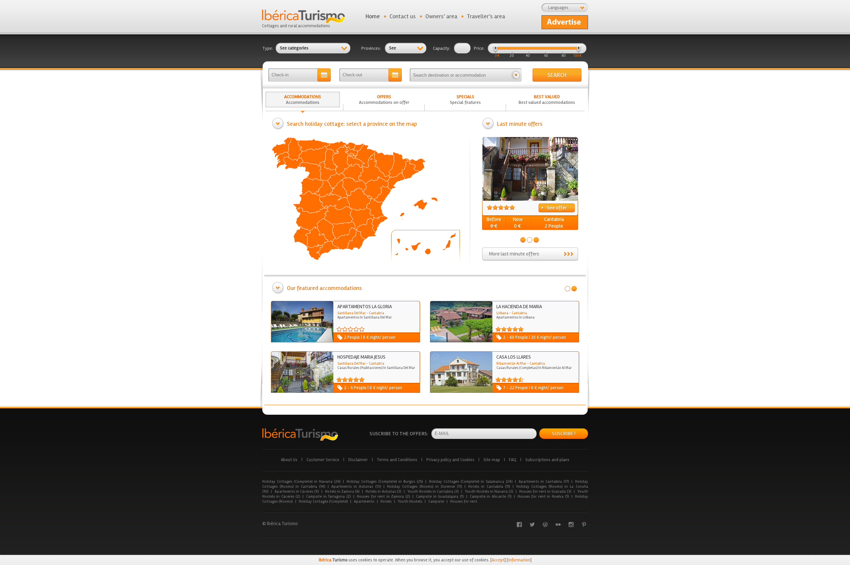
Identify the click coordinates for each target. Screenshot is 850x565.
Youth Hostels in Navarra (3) (489, 491)
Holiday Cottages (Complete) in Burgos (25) (385, 481)
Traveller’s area (486, 16)
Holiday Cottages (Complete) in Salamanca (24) (470, 481)
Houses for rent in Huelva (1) (543, 496)
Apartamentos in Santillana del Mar (364, 317)
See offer (557, 207)
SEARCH (557, 75)
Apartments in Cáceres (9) (297, 491)
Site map (491, 459)
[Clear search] (516, 75)
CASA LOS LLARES (513, 357)
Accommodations (302, 99)
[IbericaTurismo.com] (300, 434)
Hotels (386, 501)
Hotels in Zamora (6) (342, 491)
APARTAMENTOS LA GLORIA (364, 307)
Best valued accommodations (547, 99)
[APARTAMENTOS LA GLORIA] (302, 340)
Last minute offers (520, 123)
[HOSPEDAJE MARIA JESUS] (302, 391)
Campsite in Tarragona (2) (328, 496)
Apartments (364, 501)
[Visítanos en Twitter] (532, 525)
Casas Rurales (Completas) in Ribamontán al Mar (534, 368)
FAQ (512, 459)
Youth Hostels (410, 501)
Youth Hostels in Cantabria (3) (433, 491)
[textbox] (460, 75)
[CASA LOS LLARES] (461, 391)
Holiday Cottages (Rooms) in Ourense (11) (424, 486)
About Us (289, 459)
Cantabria (554, 219)
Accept (498, 560)
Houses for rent (463, 501)
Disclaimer (358, 459)
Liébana (502, 313)
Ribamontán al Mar (511, 363)
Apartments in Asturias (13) (356, 486)
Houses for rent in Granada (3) (545, 491)
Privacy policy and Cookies (450, 459)
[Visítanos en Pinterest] (584, 525)
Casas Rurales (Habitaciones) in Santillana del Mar (376, 368)
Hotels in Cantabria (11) (489, 486)
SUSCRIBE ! (563, 433)
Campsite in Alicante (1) (490, 496)
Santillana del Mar (351, 313)
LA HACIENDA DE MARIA (519, 307)
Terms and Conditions (397, 459)
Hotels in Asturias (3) (383, 491)
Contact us (402, 16)
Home (373, 16)
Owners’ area (441, 16)
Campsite (436, 501)
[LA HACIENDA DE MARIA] (461, 340)
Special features (465, 99)
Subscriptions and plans (547, 459)
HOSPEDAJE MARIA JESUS (361, 357)
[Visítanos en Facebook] (519, 525)
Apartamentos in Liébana (515, 317)
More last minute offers (514, 253)
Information (519, 560)
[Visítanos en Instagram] (571, 525)
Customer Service (322, 459)
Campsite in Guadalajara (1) (440, 496)
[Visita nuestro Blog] (545, 525)
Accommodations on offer (384, 99)
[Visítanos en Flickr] (558, 525)
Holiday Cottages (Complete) (323, 501)
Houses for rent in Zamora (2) (383, 496)
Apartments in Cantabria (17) (544, 481)
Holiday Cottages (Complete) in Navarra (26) (301, 481)
